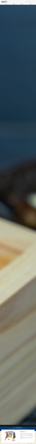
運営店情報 (29, 1)
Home (26, 1)
